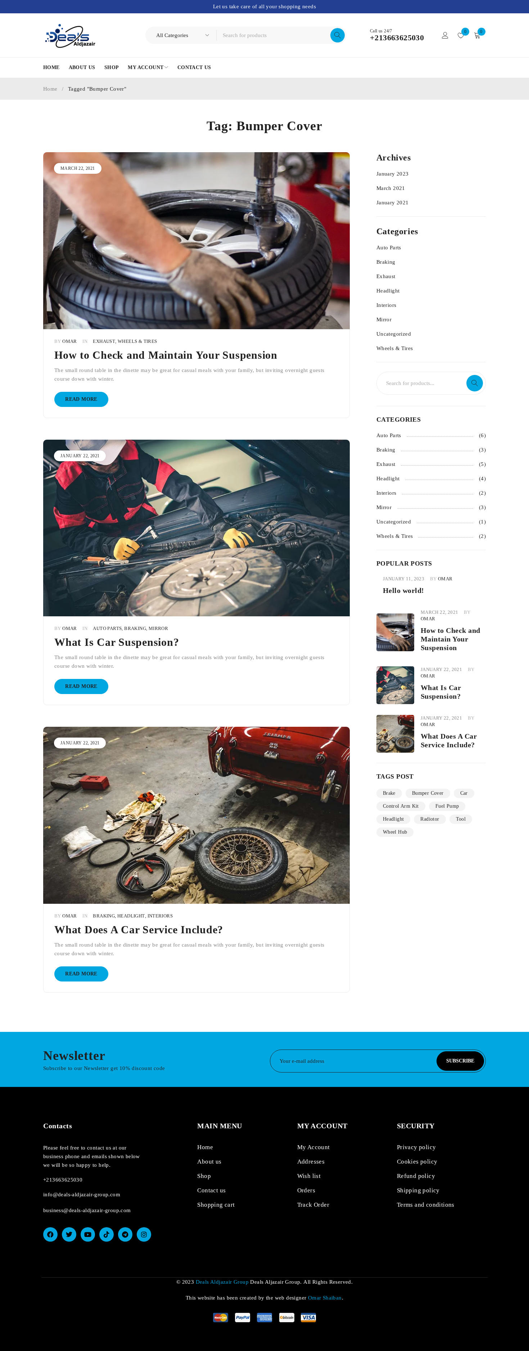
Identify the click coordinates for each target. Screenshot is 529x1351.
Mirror (158, 628)
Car (464, 793)
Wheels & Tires (137, 341)
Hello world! (403, 590)
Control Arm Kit (401, 806)
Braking (135, 628)
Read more (81, 399)
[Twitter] (69, 1234)
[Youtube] (88, 1234)
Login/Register (445, 35)
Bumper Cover (428, 793)
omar (69, 341)
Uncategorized (393, 334)
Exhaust (104, 341)
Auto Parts (107, 628)
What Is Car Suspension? (116, 642)
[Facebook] (50, 1234)
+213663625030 (397, 37)
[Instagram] (144, 1234)
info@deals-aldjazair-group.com (81, 1194)
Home (50, 89)
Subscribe (460, 1061)
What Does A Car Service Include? (138, 929)
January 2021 (392, 202)
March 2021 (390, 188)
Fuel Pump (447, 806)
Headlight (131, 916)
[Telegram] (125, 1234)
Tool (461, 819)
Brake (389, 793)
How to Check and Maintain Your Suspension (165, 355)
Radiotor (429, 819)
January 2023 (392, 174)
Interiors (160, 916)
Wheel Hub (395, 832)
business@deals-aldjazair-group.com (87, 1210)
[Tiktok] (106, 1234)
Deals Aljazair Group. (276, 1282)
